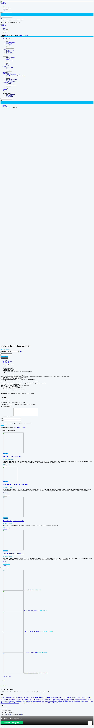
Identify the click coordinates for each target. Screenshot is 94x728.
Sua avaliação (4, 406)
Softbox (7, 65)
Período (2, 351)
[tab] (48, 360)
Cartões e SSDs (9, 43)
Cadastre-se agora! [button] (11, 723)
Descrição (5, 360)
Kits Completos (9, 80)
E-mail (2, 420)
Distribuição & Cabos (10, 76)
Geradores (8, 78)
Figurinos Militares (9, 96)
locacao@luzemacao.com (22, 35)
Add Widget (3, 685)
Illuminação (5, 56)
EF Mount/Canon (9, 67)
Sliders (7, 87)
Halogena (8, 61)
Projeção (5, 91)
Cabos (7, 41)
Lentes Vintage (9, 71)
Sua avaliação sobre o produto (7, 416)
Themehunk (21, 714)
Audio (4, 49)
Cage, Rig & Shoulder (10, 42)
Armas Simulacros (9, 95)
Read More (5, 492)
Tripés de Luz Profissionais (11, 81)
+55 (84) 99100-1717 (9, 35)
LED (7, 64)
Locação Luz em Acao (8, 714)
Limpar (20, 351)
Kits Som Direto (9, 52)
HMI (7, 63)
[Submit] (1, 18)
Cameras (5, 54)
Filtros (7, 68)
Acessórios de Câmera (7, 38)
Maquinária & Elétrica (7, 73)
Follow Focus (8, 44)
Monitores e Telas (9, 46)
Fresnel (7, 59)
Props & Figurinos (6, 93)
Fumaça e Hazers (9, 60)
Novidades (5, 89)
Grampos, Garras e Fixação (11, 79)
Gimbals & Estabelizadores (11, 84)
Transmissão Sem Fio (10, 48)
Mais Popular (5, 72)
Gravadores (8, 51)
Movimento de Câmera (7, 82)
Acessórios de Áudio (10, 50)
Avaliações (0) (6, 362)
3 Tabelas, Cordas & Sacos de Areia (13, 74)
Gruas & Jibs (8, 86)
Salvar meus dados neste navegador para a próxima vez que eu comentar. (16, 423)
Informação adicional (7, 361)
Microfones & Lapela (10, 53)
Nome (2, 418)
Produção (5, 90)
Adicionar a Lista (4, 356)
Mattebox (7, 45)
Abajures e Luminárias (10, 57)
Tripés (7, 88)
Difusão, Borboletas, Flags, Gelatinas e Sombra (15, 75)
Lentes (4, 66)
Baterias (7, 39)
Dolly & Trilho (9, 83)
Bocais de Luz (8, 58)
